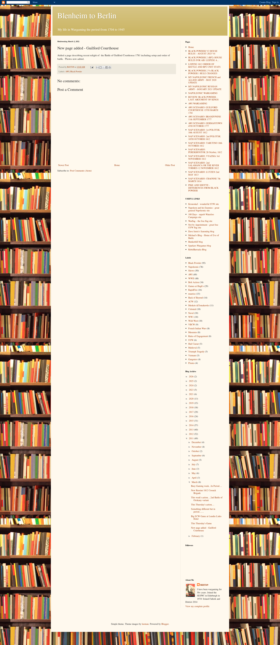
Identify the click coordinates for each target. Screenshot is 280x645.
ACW (190, 301)
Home (117, 165)
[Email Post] (91, 67)
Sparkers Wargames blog (199, 245)
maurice (192, 293)
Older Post (170, 165)
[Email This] (97, 67)
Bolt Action (193, 282)
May (194, 473)
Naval (191, 312)
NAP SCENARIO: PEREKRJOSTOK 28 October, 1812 (205, 151)
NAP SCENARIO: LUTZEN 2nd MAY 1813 (203, 173)
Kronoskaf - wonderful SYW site (203, 203)
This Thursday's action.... (202, 504)
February (196, 535)
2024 (191, 385)
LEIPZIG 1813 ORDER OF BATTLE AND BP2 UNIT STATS (204, 65)
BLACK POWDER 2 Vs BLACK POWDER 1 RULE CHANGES (203, 72)
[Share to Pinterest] (109, 67)
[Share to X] (103, 67)
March (195, 482)
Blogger (165, 623)
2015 (191, 420)
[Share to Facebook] (106, 67)
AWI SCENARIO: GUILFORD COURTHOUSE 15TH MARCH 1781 (203, 110)
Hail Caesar (193, 343)
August (195, 459)
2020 (191, 398)
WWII (191, 278)
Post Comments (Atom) (81, 170)
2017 (191, 411)
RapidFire (192, 289)
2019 (191, 403)
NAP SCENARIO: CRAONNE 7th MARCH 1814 (204, 180)
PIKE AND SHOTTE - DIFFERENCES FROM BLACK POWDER (203, 187)
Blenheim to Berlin (86, 15)
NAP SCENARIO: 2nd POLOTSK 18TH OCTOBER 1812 (204, 138)
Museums (192, 332)
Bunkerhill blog (195, 241)
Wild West (193, 320)
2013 (191, 429)
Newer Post (63, 165)
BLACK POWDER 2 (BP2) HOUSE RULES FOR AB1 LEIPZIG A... (205, 59)
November (197, 446)
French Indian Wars (197, 328)
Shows (191, 270)
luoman (145, 623)
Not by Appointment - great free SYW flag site (203, 226)
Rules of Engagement (198, 336)
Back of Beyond (195, 297)
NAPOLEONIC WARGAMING (202, 93)
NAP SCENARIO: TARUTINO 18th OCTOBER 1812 (205, 144)
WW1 (191, 316)
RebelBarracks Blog (197, 249)
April (194, 477)
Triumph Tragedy (196, 351)
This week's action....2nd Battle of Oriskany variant (206, 499)
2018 (191, 407)
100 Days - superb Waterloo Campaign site (201, 216)
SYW (190, 340)
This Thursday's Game (201, 523)
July (194, 464)
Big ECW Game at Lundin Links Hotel (206, 517)
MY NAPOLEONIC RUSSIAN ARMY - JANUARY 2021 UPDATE (205, 88)
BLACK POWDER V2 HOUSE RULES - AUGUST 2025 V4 (202, 52)
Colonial (192, 309)
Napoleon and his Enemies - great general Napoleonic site (203, 209)
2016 (191, 416)
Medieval (192, 347)
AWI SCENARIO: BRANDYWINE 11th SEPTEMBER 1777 (204, 118)
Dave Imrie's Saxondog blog (201, 231)
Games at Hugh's (196, 286)
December (197, 442)
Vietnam (192, 355)
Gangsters (192, 359)
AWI (67, 71)
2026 (191, 376)
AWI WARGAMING (197, 103)
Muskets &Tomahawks (198, 305)
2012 (191, 433)
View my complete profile (197, 606)
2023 (191, 389)
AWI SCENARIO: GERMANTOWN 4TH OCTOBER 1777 (205, 124)
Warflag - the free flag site (200, 221)
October (196, 451)
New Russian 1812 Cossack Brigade (203, 492)
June (194, 468)
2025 (191, 380)
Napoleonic (193, 266)
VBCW (191, 324)
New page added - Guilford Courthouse (203, 529)
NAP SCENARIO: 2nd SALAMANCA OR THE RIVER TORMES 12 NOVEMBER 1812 (203, 165)
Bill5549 (204, 585)
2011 (191, 438)
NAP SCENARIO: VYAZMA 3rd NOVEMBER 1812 (204, 157)
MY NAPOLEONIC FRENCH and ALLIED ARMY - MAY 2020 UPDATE (204, 80)
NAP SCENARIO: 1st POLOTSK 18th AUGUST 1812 (204, 131)
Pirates (191, 363)
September (197, 455)
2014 (191, 425)
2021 (191, 394)
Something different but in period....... (203, 510)
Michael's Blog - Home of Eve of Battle (203, 237)
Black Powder (76, 71)
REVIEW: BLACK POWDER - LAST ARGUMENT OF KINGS (203, 98)
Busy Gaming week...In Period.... (206, 485)
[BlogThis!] (100, 67)
